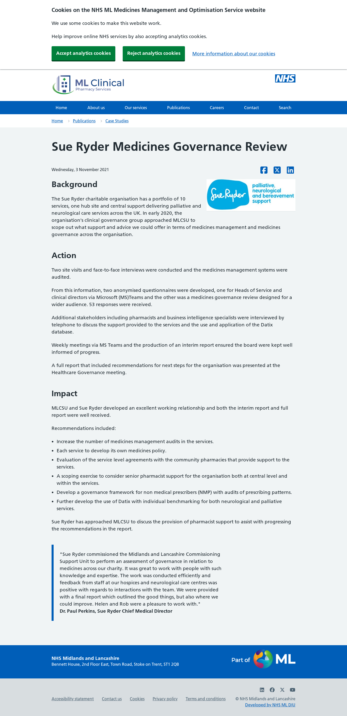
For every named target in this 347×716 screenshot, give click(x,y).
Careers (217, 107)
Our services (136, 107)
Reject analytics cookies (153, 53)
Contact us (112, 698)
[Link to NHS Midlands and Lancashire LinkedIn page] (262, 690)
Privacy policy (165, 698)
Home (61, 107)
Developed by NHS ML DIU (270, 704)
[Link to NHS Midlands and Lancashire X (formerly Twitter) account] (282, 690)
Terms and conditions (206, 698)
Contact (251, 107)
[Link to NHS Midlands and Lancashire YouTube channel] (292, 690)
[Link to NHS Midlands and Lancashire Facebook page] (272, 690)
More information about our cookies (233, 54)
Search (285, 107)
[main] (173, 386)
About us (96, 107)
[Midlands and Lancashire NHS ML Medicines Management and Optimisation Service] (285, 79)
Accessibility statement (73, 698)
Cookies (137, 698)
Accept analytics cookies (83, 53)
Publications (178, 107)
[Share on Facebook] (264, 171)
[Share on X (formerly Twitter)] (277, 171)
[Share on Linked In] (290, 171)
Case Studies (117, 120)
